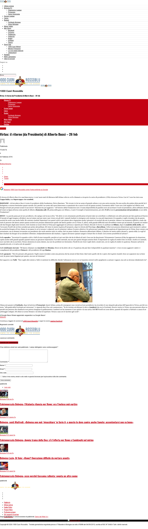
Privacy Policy (8, 509)
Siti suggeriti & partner (11, 514)
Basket (6, 20)
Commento (4, 362)
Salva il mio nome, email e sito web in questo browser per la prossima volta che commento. (34, 377)
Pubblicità (7, 502)
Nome (2, 365)
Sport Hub (7, 45)
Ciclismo (11, 32)
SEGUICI (3, 317)
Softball (11, 41)
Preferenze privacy (10, 512)
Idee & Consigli (9, 59)
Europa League (9, 16)
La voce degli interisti (15, 51)
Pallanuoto (12, 34)
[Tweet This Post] (76, 169)
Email (2, 369)
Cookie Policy (8, 507)
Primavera (11, 12)
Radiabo (7, 55)
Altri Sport (7, 28)
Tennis (10, 43)
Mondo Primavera (14, 49)
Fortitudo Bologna (14, 22)
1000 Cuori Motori (14, 47)
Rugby (10, 38)
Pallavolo (11, 36)
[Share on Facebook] (76, 167)
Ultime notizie (9, 6)
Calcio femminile (14, 14)
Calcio (6, 18)
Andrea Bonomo (5, 164)
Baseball (11, 30)
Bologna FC (8, 8)
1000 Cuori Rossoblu (30, 321)
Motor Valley (8, 26)
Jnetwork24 (12, 53)
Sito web (3, 373)
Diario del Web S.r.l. (41, 517)
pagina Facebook (56, 321)
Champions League (15, 10)
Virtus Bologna (13, 24)
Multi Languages (10, 57)
